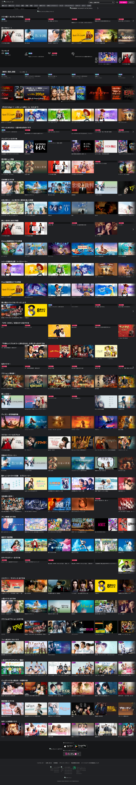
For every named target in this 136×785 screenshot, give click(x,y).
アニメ (17, 5)
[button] (38, 8)
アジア (35, 5)
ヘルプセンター (40, 762)
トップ (5, 5)
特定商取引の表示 (75, 762)
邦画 (31, 5)
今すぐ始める (123, 2)
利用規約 (56, 762)
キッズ (61, 5)
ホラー (83, 5)
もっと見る (22, 72)
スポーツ (78, 5)
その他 (89, 5)
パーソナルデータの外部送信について (90, 762)
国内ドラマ (11, 5)
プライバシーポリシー (64, 762)
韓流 (23, 5)
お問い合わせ (49, 762)
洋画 (27, 5)
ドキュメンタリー (69, 5)
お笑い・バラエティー (52, 5)
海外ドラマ (42, 5)
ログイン (131, 2)
